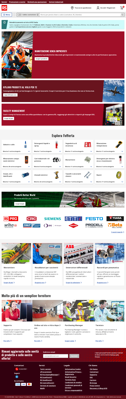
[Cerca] (122, 14)
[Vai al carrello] (121, 7)
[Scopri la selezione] (78, 253)
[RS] (4, 8)
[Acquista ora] (47, 253)
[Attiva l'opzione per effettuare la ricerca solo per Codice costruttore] (37, 15)
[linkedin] (16, 376)
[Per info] (17, 311)
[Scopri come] (78, 311)
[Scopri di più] (16, 253)
